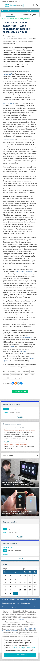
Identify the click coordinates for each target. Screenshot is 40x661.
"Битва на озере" (8, 103)
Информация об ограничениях (26, 599)
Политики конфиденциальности (23, 648)
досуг (32, 374)
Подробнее (20, 619)
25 (20, 590)
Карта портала (25, 603)
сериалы (6, 374)
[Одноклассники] (15, 383)
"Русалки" (22, 351)
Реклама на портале (8, 603)
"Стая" (12, 347)
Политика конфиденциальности (12, 607)
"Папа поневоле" (8, 140)
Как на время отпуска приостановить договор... (19, 430)
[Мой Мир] (21, 383)
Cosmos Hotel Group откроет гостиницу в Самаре (18, 11)
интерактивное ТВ (16, 374)
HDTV (26, 374)
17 (15, 586)
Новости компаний (29, 607)
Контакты (5, 599)
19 (25, 586)
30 (10, 593)
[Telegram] (18, 383)
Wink (18, 371)
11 (20, 582)
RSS (18, 603)
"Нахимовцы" (7, 74)
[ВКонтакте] (12, 383)
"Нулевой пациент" (26, 337)
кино (32, 371)
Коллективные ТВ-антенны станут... (15, 444)
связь (5, 378)
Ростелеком (11, 371)
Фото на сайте (8, 456)
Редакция (12, 599)
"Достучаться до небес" (24, 271)
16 (10, 586)
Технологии (5, 19)
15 (5, 586)
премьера (26, 371)
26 (25, 590)
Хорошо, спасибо (20, 655)
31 (15, 593)
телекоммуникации (15, 378)
